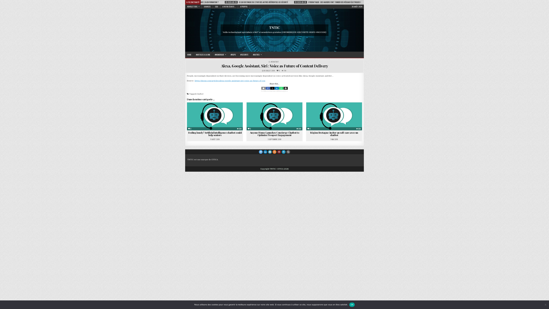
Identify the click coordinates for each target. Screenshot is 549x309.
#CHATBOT (275, 62)
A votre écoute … (229, 6)
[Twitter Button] (261, 152)
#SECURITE (244, 54)
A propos (243, 6)
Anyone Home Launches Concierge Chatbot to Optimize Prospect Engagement (274, 134)
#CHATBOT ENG (269, 109)
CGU (216, 6)
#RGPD (233, 54)
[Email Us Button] (270, 152)
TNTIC (274, 27)
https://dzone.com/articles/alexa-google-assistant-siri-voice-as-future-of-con (230, 81)
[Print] (286, 88)
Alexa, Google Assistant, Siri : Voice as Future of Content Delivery (274, 65)
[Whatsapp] (281, 88)
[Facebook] (268, 88)
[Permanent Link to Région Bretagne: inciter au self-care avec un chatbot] (334, 116)
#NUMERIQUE (219, 54)
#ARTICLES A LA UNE (203, 54)
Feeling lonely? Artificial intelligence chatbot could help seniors (215, 134)
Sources (207, 6)
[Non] (545, 304)
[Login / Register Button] (284, 152)
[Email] (263, 88)
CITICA (214, 160)
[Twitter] (272, 88)
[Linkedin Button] (265, 152)
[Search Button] (288, 152)
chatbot (200, 94)
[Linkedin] (277, 88)
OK (352, 304)
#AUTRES (256, 54)
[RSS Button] (274, 152)
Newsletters (192, 6)
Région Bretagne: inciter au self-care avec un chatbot (334, 134)
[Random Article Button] (279, 152)
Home (189, 54)
